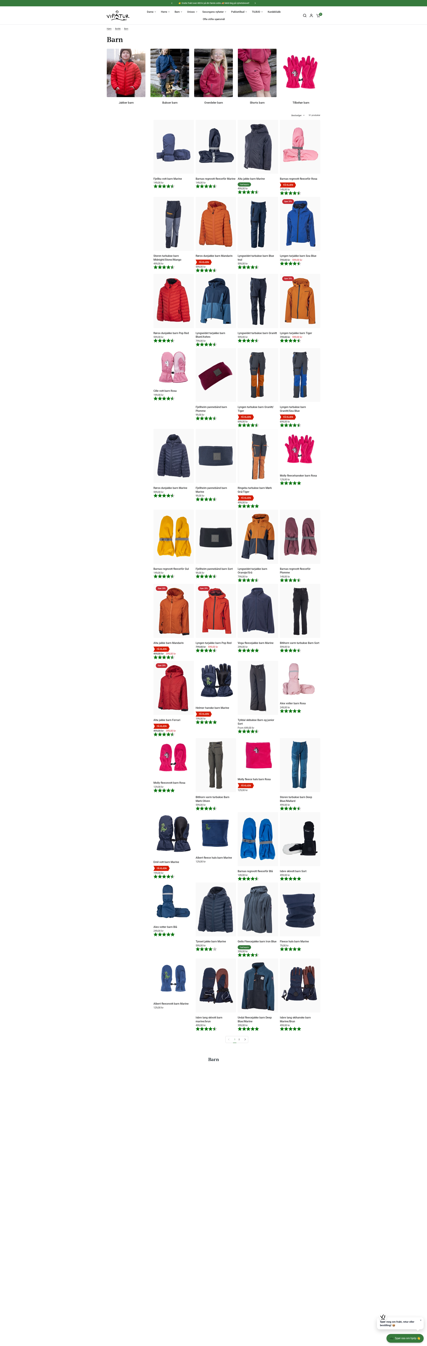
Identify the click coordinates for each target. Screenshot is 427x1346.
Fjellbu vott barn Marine (167, 178)
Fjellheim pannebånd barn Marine (211, 489)
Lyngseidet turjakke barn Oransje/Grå (252, 570)
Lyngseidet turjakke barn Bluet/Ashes (210, 335)
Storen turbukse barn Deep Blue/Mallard (296, 799)
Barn (126, 29)
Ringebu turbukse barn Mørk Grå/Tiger (255, 489)
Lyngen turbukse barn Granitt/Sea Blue (293, 408)
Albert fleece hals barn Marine (214, 857)
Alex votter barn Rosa (293, 703)
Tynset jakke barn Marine (211, 941)
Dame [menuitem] (150, 11)
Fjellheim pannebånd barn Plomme (211, 408)
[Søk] (304, 15)
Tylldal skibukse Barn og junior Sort (256, 721)
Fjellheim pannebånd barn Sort (214, 568)
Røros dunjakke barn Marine (170, 488)
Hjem (109, 29)
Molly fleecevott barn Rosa (169, 782)
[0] (317, 15)
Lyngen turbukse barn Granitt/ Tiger (256, 408)
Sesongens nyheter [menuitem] (213, 11)
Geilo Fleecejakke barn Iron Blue (257, 941)
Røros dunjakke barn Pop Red (171, 333)
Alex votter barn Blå (165, 927)
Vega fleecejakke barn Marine (256, 643)
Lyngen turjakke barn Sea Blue (298, 255)
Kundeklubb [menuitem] (274, 11)
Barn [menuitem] (177, 11)
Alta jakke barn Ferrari (166, 720)
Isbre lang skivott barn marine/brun (209, 1019)
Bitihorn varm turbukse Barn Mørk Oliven (212, 799)
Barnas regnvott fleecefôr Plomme (295, 570)
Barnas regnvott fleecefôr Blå (255, 871)
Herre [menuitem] (164, 11)
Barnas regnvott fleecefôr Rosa (298, 178)
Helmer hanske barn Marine (212, 707)
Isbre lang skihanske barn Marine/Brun (295, 1019)
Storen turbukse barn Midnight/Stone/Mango (167, 257)
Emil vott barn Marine (166, 862)
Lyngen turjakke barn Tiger (296, 333)
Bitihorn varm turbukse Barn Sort (299, 643)
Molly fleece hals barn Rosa (254, 779)
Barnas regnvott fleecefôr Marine (216, 178)
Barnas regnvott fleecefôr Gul (171, 568)
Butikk (118, 29)
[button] (400, 1323)
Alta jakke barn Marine (251, 178)
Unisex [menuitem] (191, 11)
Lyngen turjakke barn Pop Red (214, 643)
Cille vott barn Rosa (165, 390)
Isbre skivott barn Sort (293, 871)
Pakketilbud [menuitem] (237, 11)
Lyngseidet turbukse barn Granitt (257, 333)
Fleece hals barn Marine (294, 941)
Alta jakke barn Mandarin (168, 643)
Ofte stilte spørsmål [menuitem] (214, 19)
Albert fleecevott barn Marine (171, 1003)
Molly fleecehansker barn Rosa (298, 475)
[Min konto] (311, 15)
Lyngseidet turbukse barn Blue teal (256, 257)
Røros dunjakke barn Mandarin (214, 255)
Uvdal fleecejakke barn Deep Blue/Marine (255, 1019)
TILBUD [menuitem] (256, 11)
